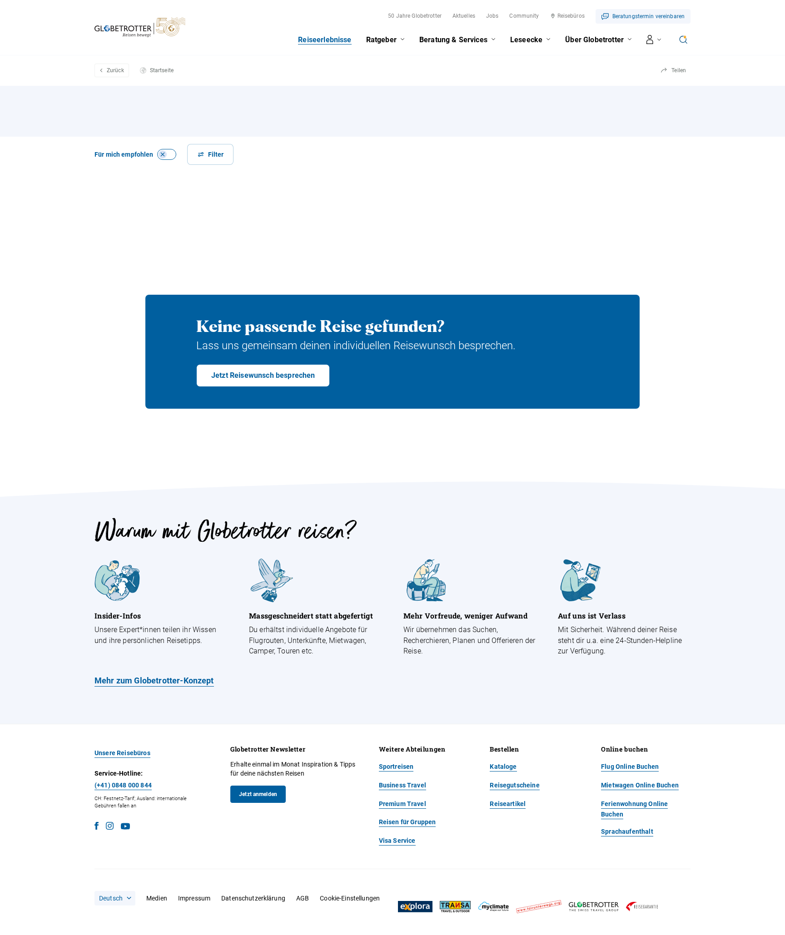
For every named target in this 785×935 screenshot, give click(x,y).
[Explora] (415, 907)
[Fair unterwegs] (538, 906)
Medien (156, 898)
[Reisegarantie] (642, 906)
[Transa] (455, 906)
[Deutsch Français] (114, 898)
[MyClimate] (493, 906)
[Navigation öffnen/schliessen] (653, 39)
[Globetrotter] (594, 906)
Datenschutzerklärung (253, 898)
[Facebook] (96, 827)
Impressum (194, 898)
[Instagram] (109, 827)
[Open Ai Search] (683, 40)
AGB (302, 898)
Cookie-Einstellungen (350, 898)
